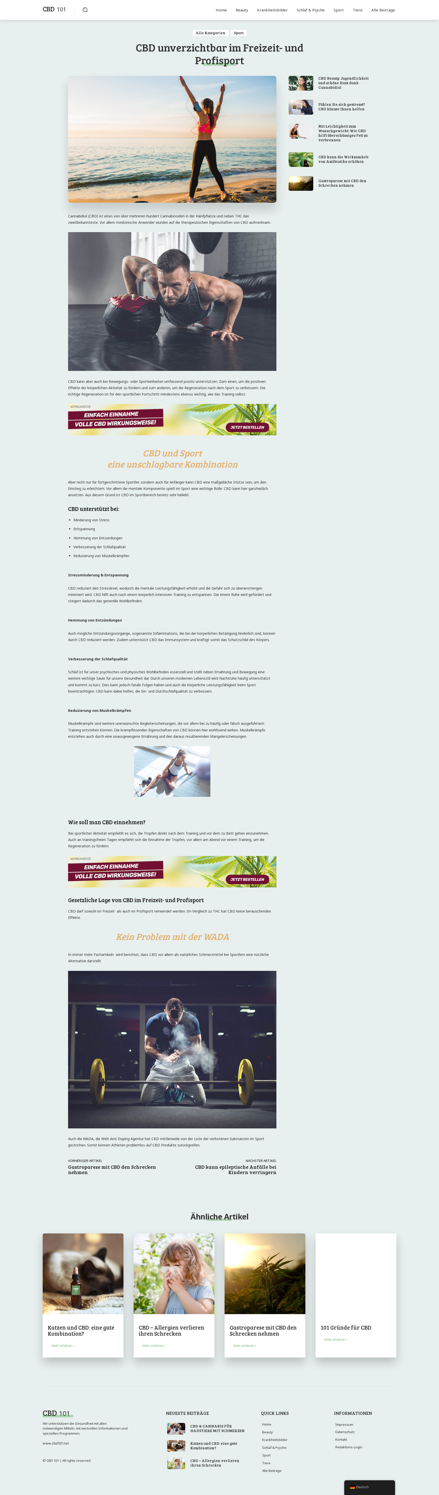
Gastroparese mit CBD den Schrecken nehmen (112, 1169)
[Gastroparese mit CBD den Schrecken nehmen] (301, 183)
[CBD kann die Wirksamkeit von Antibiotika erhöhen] (301, 159)
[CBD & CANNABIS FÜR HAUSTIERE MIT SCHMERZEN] (176, 1429)
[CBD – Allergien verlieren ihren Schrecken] (174, 1273)
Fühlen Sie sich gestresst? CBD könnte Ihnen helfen (341, 106)
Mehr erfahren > (63, 1346)
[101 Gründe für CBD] (356, 1273)
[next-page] (54, 1361)
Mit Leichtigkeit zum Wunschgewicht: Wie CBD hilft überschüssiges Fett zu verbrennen (343, 133)
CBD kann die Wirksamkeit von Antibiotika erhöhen (343, 159)
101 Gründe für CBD (346, 1327)
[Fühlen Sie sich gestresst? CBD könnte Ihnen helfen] (301, 107)
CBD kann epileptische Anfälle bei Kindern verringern (235, 1169)
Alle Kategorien (210, 32)
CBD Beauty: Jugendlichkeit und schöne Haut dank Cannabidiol (343, 83)
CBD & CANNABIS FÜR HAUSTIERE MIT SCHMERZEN (217, 1428)
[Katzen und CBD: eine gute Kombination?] (83, 1273)
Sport (239, 32)
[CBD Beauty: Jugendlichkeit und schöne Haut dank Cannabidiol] (301, 83)
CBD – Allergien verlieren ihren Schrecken (171, 1330)
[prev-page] (46, 1361)
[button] (85, 9)
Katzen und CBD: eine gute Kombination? (81, 1330)
